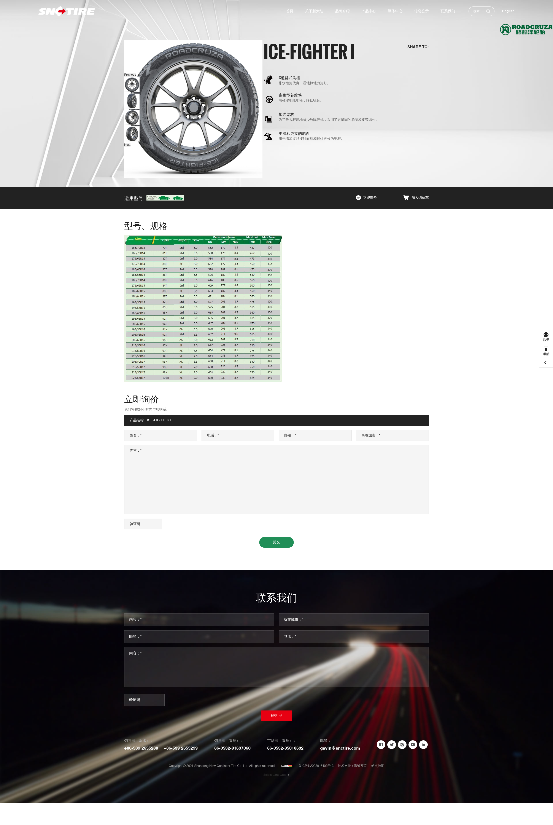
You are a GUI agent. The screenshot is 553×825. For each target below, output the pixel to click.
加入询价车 (420, 198)
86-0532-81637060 (232, 748)
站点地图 (377, 766)
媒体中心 (395, 11)
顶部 (546, 354)
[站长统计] (286, 766)
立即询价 (370, 198)
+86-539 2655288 (141, 748)
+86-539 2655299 (181, 748)
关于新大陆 (314, 11)
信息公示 (421, 11)
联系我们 (447, 11)
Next (127, 145)
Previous (130, 74)
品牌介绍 (342, 11)
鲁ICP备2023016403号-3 (316, 766)
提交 (276, 542)
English (508, 11)
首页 (289, 11)
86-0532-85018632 (285, 748)
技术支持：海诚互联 (352, 766)
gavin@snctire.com (340, 748)
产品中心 (368, 11)
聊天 (546, 340)
